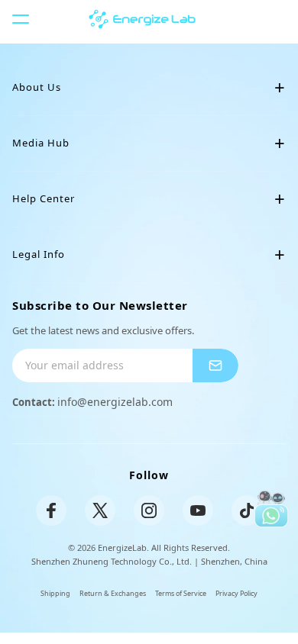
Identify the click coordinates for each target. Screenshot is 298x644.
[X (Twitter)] (100, 510)
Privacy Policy (236, 593)
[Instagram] (149, 510)
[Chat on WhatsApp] (271, 509)
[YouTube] (198, 510)
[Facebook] (51, 510)
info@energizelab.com (115, 401)
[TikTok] (247, 510)
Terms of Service (180, 593)
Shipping (55, 593)
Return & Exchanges (112, 593)
